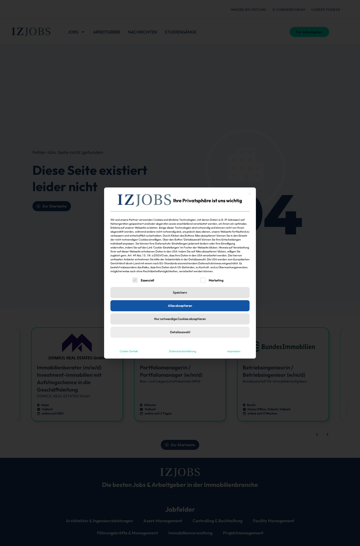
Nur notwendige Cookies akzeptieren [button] (180, 319)
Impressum (233, 351)
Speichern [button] (180, 292)
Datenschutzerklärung (182, 351)
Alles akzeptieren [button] (180, 306)
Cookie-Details (129, 351)
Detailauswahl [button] (180, 332)
